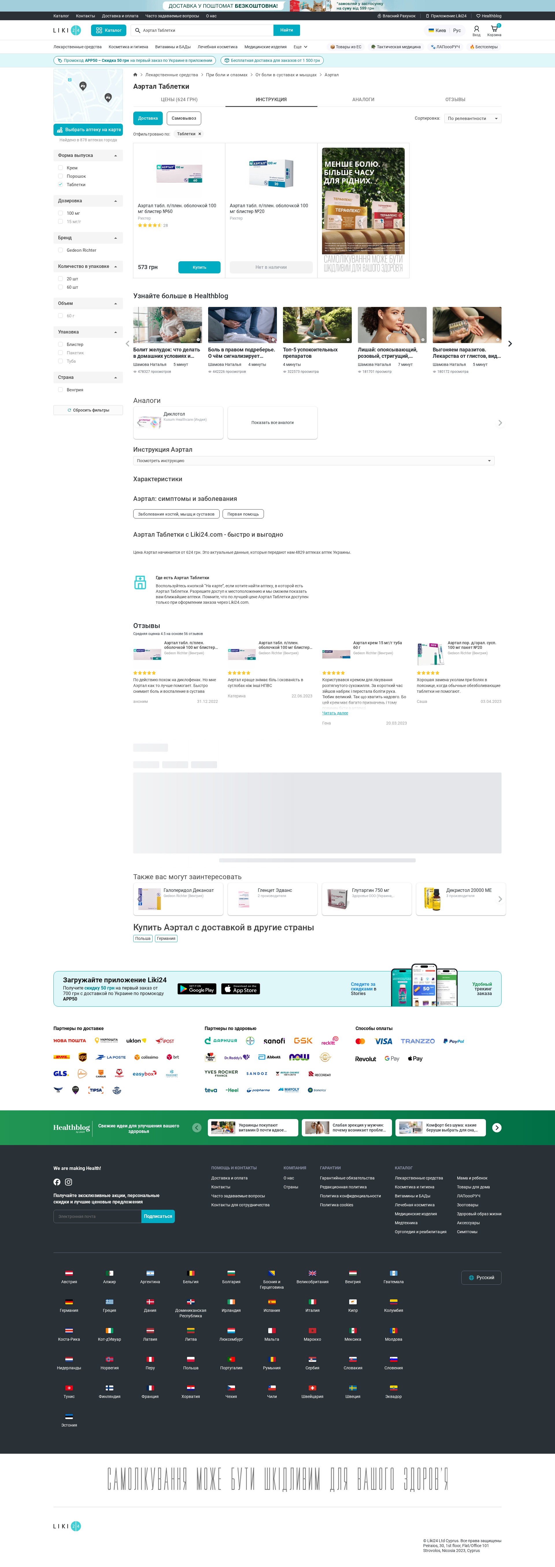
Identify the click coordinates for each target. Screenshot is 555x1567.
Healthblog (492, 16)
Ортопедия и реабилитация (421, 1231)
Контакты (85, 16)
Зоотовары (467, 1205)
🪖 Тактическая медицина (396, 47)
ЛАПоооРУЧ (468, 1196)
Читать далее (335, 713)
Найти (286, 30)
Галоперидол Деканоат (189, 890)
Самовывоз (184, 118)
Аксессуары (468, 1222)
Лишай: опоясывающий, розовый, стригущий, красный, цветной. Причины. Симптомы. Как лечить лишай (390, 353)
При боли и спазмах (226, 74)
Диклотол (174, 414)
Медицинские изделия (266, 47)
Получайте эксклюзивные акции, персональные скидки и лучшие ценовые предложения (106, 1199)
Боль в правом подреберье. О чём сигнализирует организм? (241, 353)
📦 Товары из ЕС (345, 47)
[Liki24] (67, 1526)
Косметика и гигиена (128, 47)
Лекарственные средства (77, 47)
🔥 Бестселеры (484, 47)
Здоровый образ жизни (479, 1214)
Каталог (61, 16)
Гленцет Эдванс (275, 890)
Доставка (148, 118)
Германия (166, 938)
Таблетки (186, 133)
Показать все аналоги (272, 422)
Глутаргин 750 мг (370, 890)
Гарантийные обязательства (347, 1178)
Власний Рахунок (399, 16)
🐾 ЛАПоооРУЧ (445, 47)
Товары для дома (473, 1187)
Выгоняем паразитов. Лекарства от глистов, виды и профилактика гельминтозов (467, 353)
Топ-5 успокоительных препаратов (310, 353)
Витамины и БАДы (173, 47)
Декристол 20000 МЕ (469, 890)
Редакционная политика (343, 1187)
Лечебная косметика (218, 47)
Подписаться (158, 1216)
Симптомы (467, 1231)
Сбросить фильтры (91, 410)
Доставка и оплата (120, 16)
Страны (291, 1187)
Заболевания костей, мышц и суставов (176, 514)
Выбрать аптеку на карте (93, 129)
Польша (143, 938)
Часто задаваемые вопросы (172, 16)
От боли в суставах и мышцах (286, 74)
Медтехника (406, 1222)
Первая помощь (243, 514)
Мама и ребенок (472, 1178)
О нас (211, 16)
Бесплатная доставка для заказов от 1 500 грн (275, 60)
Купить (199, 267)
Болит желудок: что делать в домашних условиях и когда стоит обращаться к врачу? (166, 353)
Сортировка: (427, 118)
